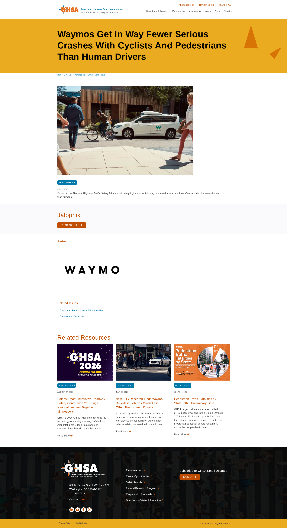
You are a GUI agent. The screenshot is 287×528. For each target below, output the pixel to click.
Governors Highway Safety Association (102, 9)
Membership (195, 11)
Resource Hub (186, 5)
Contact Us (75, 499)
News (217, 11)
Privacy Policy (65, 523)
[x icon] (89, 509)
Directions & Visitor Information (143, 500)
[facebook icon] (83, 509)
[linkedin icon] (71, 509)
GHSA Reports (182, 385)
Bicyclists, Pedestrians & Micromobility (81, 310)
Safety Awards (134, 482)
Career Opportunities (138, 476)
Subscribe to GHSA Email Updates (203, 470)
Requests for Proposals (139, 494)
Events (208, 11)
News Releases (67, 385)
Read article (70, 225)
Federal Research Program (141, 488)
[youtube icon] (77, 509)
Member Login (206, 5)
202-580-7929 (77, 493)
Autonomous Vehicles (72, 316)
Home (60, 75)
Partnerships (178, 11)
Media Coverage (67, 183)
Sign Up (188, 477)
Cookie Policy (82, 523)
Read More (63, 435)
